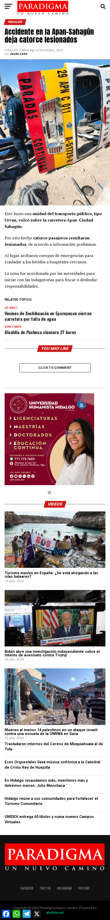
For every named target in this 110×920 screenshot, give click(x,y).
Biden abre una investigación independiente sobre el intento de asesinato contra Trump (52, 653)
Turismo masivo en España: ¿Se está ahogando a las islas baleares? (51, 575)
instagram (64, 888)
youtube (84, 888)
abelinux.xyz (55, 912)
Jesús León (18, 54)
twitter (45, 888)
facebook (26, 888)
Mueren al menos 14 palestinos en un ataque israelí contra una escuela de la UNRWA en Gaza (51, 732)
